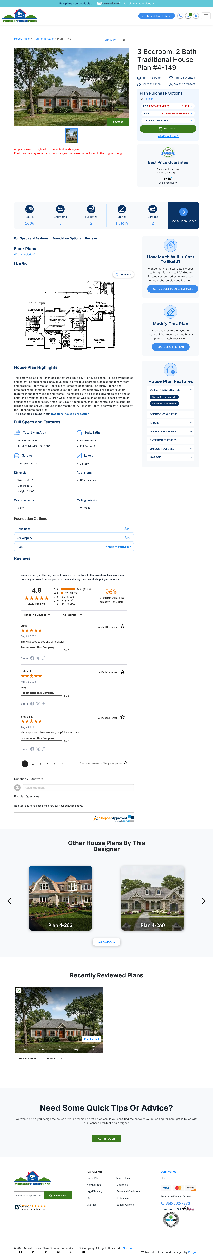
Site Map (91, 1204)
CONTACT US (168, 1171)
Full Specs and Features (31, 238)
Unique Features (162, 448)
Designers (122, 1184)
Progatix (193, 1252)
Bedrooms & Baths (163, 414)
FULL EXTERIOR (27, 1058)
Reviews (91, 238)
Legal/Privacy (94, 1191)
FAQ (89, 1197)
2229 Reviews (40, 603)
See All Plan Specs (183, 221)
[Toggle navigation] (206, 15)
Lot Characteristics (165, 389)
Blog (163, 1177)
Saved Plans (123, 1177)
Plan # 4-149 (91, 1039)
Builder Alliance (125, 1204)
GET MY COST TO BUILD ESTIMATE (173, 288)
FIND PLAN (60, 1195)
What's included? (24, 254)
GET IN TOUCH (106, 1138)
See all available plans (137, 3)
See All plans (106, 941)
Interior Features (163, 431)
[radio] (74, 589)
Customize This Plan (170, 346)
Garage (155, 457)
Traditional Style (43, 38)
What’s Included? (168, 136)
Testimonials (123, 1197)
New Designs (94, 1184)
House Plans (22, 38)
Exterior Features (163, 440)
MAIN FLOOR (54, 1058)
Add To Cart (171, 128)
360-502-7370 (178, 1203)
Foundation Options (67, 238)
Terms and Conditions (128, 1191)
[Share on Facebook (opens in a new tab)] (32, 658)
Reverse (118, 122)
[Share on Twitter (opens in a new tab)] (38, 658)
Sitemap (128, 1248)
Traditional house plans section (69, 413)
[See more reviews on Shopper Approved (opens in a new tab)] (43, 658)
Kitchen (155, 422)
